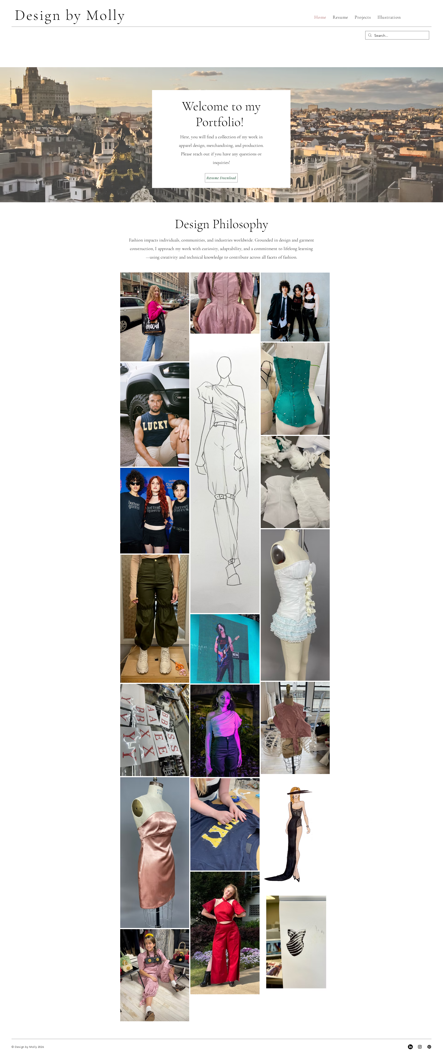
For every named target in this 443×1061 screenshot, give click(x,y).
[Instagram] (419, 1046)
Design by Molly (70, 15)
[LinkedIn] (410, 1046)
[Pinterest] (429, 1046)
